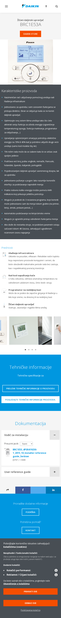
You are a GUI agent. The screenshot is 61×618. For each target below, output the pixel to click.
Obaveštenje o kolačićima (16, 583)
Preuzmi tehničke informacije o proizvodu (30, 388)
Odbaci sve (30, 603)
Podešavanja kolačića (30, 610)
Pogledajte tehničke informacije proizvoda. (30, 399)
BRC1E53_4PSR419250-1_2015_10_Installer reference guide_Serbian (29, 453)
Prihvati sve (30, 591)
